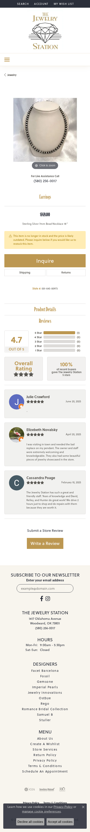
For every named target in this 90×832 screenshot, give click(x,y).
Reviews (45, 321)
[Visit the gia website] (29, 789)
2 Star (38, 346)
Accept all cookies (60, 821)
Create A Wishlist (45, 744)
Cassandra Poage (40, 477)
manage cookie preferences (41, 811)
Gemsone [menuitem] (45, 681)
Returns (66, 272)
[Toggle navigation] (7, 59)
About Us (45, 738)
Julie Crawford (38, 396)
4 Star (38, 337)
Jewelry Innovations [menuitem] (45, 692)
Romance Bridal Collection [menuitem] (45, 709)
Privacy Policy (45, 760)
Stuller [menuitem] (45, 720)
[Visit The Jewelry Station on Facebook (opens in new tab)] (41, 598)
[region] (45, 130)
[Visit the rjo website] (62, 789)
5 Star (38, 333)
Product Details (45, 309)
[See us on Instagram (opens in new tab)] (47, 598)
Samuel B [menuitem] (45, 714)
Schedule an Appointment (45, 771)
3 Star (38, 341)
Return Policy (45, 755)
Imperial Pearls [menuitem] (45, 687)
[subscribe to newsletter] (67, 588)
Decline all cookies (30, 821)
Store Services (45, 749)
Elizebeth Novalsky (42, 429)
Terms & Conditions (45, 766)
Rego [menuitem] (45, 703)
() (78, 333)
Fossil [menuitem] (45, 676)
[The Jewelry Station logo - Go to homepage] (45, 30)
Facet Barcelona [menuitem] (45, 670)
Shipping (24, 272)
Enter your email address (45, 580)
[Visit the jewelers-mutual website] (46, 789)
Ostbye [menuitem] (45, 698)
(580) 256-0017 (45, 180)
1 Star (38, 350)
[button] (22, 4)
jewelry (11, 75)
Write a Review (45, 543)
